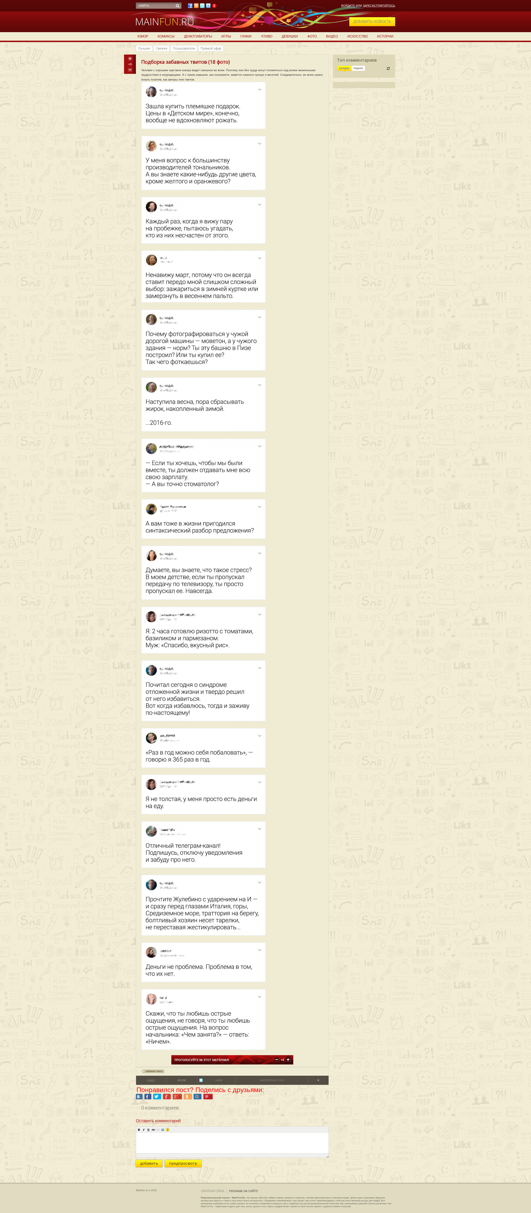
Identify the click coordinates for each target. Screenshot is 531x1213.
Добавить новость (372, 21)
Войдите (348, 5)
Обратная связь (212, 1191)
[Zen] (214, 6)
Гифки (246, 36)
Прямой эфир (210, 48)
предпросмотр (183, 1163)
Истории (385, 36)
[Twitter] (202, 6)
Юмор (143, 36)
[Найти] (177, 6)
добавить (149, 1163)
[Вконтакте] (208, 6)
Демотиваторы (198, 36)
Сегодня (344, 68)
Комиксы (166, 36)
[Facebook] (190, 6)
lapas (218, 1080)
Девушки (290, 36)
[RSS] (196, 6)
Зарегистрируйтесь (379, 5)
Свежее (161, 48)
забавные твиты (154, 1071)
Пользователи (184, 48)
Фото (312, 36)
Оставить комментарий (158, 1120)
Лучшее (144, 48)
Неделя (358, 68)
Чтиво (266, 36)
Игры (226, 36)
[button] (139, 1129)
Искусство (357, 36)
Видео (332, 36)
